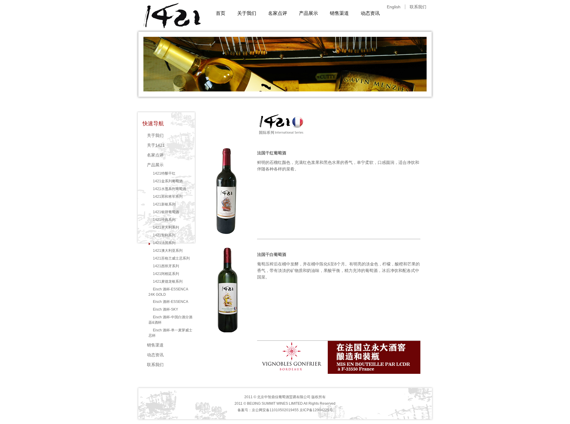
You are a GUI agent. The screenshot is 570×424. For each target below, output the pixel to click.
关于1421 (156, 145)
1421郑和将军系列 (168, 196)
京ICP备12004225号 (316, 410)
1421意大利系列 (166, 227)
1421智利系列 (164, 235)
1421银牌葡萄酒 (166, 212)
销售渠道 (339, 13)
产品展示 (308, 13)
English (393, 6)
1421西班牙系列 (166, 266)
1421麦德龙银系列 (168, 281)
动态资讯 (370, 13)
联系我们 (418, 6)
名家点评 (277, 13)
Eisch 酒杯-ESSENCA (170, 302)
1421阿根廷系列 (166, 274)
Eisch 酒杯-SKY (165, 309)
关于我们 (246, 13)
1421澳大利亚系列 (168, 251)
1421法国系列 (164, 243)
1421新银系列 (164, 204)
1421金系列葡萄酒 (168, 181)
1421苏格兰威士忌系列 (171, 258)
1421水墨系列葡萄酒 (169, 189)
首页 (220, 13)
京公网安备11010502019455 (275, 410)
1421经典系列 (164, 220)
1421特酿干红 (164, 173)
